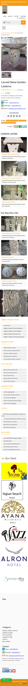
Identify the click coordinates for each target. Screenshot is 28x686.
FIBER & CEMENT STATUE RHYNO (12, 331)
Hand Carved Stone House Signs (12, 400)
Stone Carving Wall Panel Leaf (11, 449)
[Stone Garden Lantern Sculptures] (14, 168)
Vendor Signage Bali (9, 392)
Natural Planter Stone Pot (10, 370)
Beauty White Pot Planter (10, 378)
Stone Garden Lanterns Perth (11, 350)
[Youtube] (13, 672)
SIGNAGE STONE (7, 386)
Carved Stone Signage (9, 398)
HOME (4, 16)
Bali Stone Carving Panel (10, 424)
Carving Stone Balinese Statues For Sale (14, 419)
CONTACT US (16, 17)
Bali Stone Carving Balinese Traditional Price (13, 415)
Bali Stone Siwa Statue (9, 427)
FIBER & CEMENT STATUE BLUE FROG (13, 337)
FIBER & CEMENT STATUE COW (11, 334)
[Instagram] (3, 672)
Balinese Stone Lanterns (10, 356)
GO (23, 22)
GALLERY (10, 16)
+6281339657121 (14, 103)
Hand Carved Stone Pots (10, 372)
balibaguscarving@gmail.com (17, 108)
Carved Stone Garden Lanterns (11, 359)
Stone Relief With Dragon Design (12, 438)
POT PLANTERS (6, 364)
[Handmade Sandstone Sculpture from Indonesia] (4, 13)
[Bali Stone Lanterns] (14, 247)
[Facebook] (7, 672)
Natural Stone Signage (9, 403)
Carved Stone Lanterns (12, 120)
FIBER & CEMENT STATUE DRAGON (12, 328)
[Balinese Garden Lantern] (14, 271)
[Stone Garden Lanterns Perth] (14, 144)
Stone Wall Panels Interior (10, 447)
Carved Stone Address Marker (11, 395)
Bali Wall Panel (7, 441)
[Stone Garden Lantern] (14, 192)
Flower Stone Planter (9, 381)
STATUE (4, 408)
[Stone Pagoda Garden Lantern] (14, 223)
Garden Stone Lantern (10, 122)
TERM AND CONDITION (22, 17)
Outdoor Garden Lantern (10, 353)
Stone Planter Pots (8, 375)
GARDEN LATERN (7, 342)
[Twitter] (10, 672)
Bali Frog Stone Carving (9, 421)
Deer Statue (6, 325)
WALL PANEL (5, 432)
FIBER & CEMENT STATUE (10, 320)
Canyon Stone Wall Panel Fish (11, 444)
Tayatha (24, 683)
